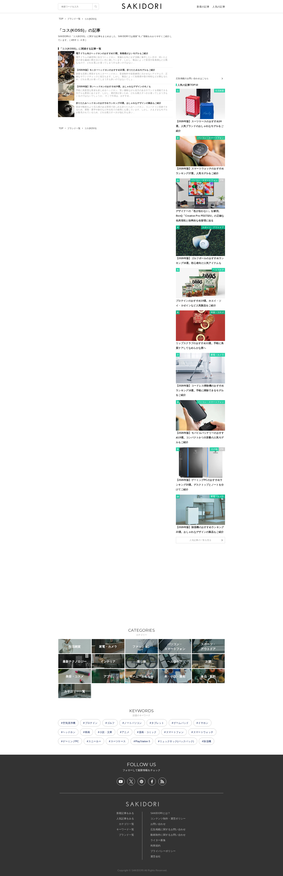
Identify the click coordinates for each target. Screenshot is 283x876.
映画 (87, 732)
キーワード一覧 (125, 829)
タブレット (157, 723)
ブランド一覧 (126, 834)
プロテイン (91, 723)
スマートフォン (175, 732)
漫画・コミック (147, 732)
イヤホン (203, 723)
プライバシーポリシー (163, 851)
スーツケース (118, 741)
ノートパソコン (133, 723)
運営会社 (155, 856)
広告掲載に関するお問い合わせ (168, 829)
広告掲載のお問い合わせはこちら (192, 78)
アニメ (125, 732)
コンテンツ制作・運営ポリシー (168, 818)
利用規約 (155, 845)
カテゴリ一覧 (126, 824)
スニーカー (94, 741)
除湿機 (207, 741)
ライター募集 (158, 840)
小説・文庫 (106, 732)
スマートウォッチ (203, 732)
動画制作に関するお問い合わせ (168, 834)
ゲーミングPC (71, 741)
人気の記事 (218, 6)
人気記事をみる (125, 818)
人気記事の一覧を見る (200, 540)
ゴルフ (111, 723)
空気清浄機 (69, 723)
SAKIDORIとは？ (160, 813)
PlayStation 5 (142, 741)
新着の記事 (203, 6)
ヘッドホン (69, 732)
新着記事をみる (125, 813)
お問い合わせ (158, 824)
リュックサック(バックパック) (177, 741)
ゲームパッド (181, 723)
